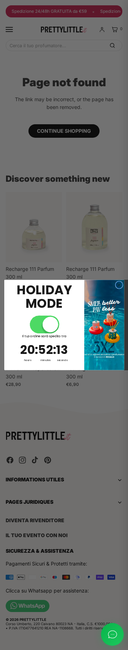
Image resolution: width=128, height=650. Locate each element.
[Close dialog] (119, 285)
